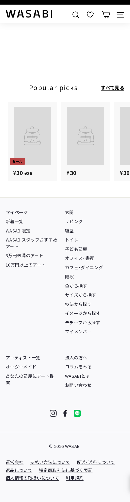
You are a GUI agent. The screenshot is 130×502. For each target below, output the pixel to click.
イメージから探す (83, 313)
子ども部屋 (76, 249)
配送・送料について (96, 462)
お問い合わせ (78, 385)
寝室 (69, 230)
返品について (19, 470)
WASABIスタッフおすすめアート (31, 242)
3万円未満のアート (24, 255)
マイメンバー (78, 331)
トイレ (71, 239)
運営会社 (14, 462)
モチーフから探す (82, 322)
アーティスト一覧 (23, 357)
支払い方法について (50, 462)
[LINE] (77, 413)
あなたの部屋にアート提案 (30, 379)
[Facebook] (65, 413)
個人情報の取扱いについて (32, 478)
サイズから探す (80, 295)
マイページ (17, 212)
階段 (69, 276)
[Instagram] (53, 413)
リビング (74, 221)
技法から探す (78, 304)
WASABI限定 (18, 230)
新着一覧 (14, 221)
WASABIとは (77, 376)
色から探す (76, 286)
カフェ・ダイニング (84, 267)
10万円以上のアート (26, 265)
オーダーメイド (21, 366)
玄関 (69, 212)
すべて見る (112, 87)
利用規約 (74, 478)
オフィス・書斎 (79, 258)
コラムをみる (78, 366)
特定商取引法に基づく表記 (65, 470)
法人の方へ (76, 357)
